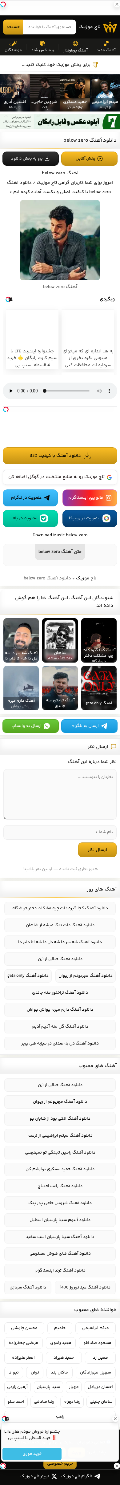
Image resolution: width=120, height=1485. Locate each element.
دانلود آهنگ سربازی (28, 1287)
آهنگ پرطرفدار (75, 50)
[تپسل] (6, 409)
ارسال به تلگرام (85, 726)
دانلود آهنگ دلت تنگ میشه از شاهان (60, 925)
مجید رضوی (60, 1343)
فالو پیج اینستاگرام (85, 497)
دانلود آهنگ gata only (28, 975)
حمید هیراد (64, 1357)
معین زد (100, 1357)
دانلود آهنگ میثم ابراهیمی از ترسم (60, 1135)
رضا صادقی (44, 1401)
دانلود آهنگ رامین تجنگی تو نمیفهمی (60, 1152)
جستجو (13, 27)
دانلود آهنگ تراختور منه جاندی (60, 992)
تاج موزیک (89, 27)
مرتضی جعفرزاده (23, 1343)
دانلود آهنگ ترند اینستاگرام (60, 1270)
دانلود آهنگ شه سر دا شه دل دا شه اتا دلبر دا (60, 942)
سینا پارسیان (48, 1387)
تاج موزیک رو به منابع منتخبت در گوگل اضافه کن (56, 477)
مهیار (74, 1387)
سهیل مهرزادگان (95, 1372)
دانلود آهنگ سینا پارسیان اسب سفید (60, 1237)
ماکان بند (59, 1372)
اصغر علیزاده (23, 1357)
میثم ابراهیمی (95, 1328)
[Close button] (115, 1419)
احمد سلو (15, 1401)
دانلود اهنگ (19, 182)
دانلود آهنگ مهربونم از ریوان (85, 975)
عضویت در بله (25, 518)
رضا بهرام (71, 1401)
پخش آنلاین (85, 159)
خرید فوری (32, 1454)
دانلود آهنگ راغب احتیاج (60, 1186)
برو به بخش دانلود (27, 159)
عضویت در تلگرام (26, 497)
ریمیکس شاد (42, 50)
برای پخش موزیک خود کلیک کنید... (56, 64)
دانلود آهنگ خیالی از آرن (60, 959)
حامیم (60, 1328)
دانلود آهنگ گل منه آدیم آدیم (60, 1026)
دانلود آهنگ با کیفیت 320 (55, 455)
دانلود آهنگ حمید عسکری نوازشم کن (60, 1169)
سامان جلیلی (101, 1401)
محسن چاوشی (24, 1328)
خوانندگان (13, 50)
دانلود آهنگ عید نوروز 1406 (85, 1287)
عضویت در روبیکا (84, 518)
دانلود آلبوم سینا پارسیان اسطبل (60, 1220)
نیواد (14, 1372)
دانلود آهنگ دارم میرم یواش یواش (60, 1009)
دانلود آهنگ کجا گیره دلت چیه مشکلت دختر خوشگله (60, 908)
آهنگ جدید (106, 50)
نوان (35, 1372)
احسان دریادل (100, 1387)
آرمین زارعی (17, 1387)
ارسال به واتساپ (26, 726)
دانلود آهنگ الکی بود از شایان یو (60, 1118)
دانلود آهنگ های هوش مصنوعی (60, 1253)
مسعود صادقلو (97, 1343)
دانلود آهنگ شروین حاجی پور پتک (60, 1203)
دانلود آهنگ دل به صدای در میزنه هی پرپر (60, 1043)
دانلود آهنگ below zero (90, 140)
